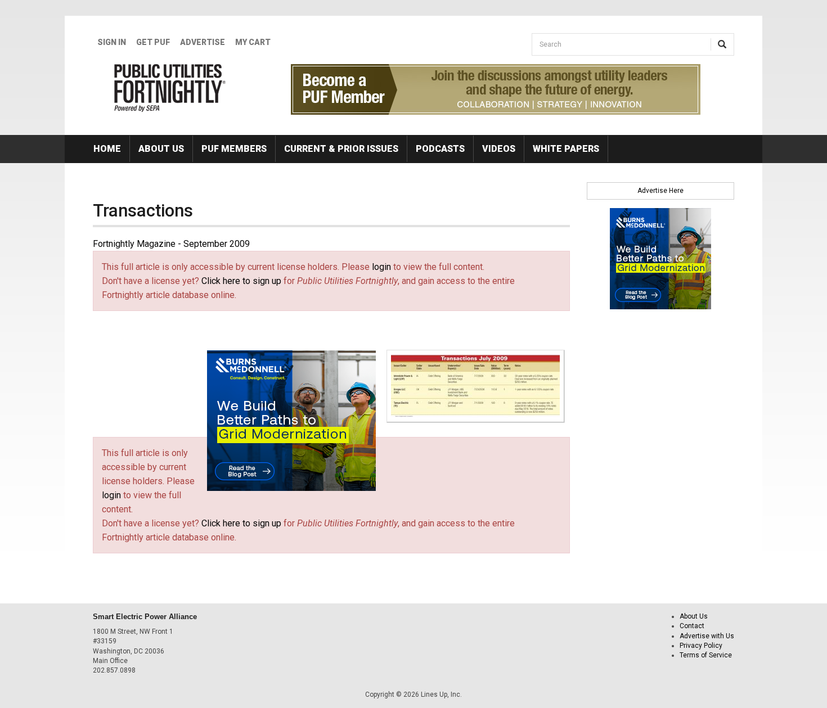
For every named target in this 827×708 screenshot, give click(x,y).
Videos (498, 148)
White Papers (566, 148)
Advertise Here (660, 191)
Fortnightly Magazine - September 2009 (171, 243)
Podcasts (440, 148)
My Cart (253, 42)
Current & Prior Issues (341, 148)
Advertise (202, 42)
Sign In (111, 42)
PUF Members (234, 148)
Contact (692, 626)
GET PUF (153, 42)
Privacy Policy (701, 646)
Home (107, 148)
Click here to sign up (241, 281)
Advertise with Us (707, 636)
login (381, 266)
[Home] (170, 88)
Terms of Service (706, 655)
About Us (161, 148)
